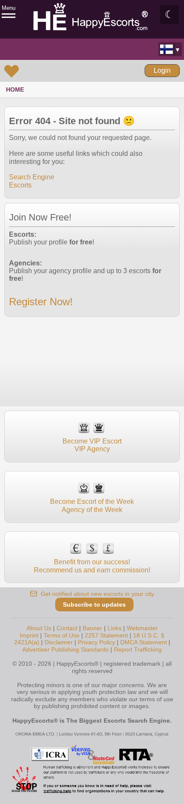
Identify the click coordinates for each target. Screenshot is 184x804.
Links (114, 628)
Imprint (29, 635)
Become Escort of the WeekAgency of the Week (92, 505)
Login (162, 70)
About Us (39, 628)
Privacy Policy (96, 642)
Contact (66, 628)
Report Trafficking (138, 649)
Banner (92, 628)
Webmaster (142, 628)
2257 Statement (106, 635)
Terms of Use (62, 635)
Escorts (20, 185)
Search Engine (31, 177)
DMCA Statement (143, 642)
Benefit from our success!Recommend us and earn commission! (92, 565)
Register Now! (41, 301)
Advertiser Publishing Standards (65, 649)
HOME (15, 89)
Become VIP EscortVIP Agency (92, 445)
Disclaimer (59, 642)
